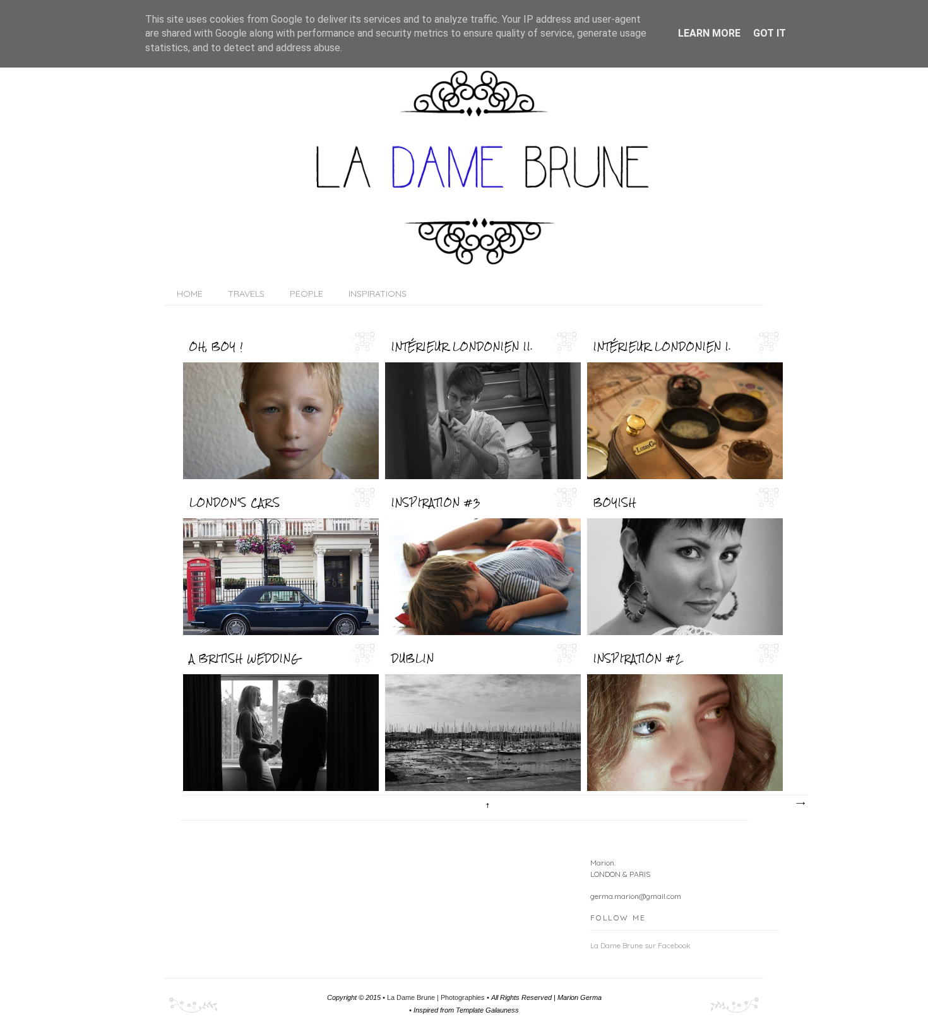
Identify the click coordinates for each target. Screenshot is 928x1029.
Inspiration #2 (637, 658)
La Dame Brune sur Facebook (640, 945)
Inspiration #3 (436, 502)
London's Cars (234, 502)
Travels (246, 293)
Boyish (614, 502)
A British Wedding (244, 658)
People (306, 293)
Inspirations (377, 293)
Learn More (709, 33)
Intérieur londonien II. (462, 346)
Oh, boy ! (216, 346)
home (190, 293)
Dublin (412, 658)
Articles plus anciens (800, 803)
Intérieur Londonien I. (662, 346)
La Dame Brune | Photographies (437, 997)
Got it (769, 33)
